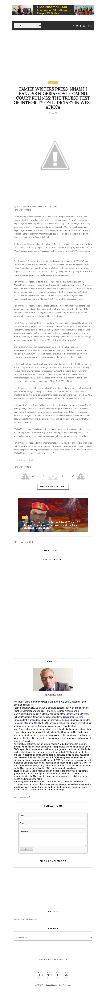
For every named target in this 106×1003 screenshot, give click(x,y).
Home (53, 83)
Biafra (25, 518)
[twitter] (77, 26)
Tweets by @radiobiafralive (25, 919)
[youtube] (84, 26)
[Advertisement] (55, 58)
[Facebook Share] (42, 476)
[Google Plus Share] (53, 476)
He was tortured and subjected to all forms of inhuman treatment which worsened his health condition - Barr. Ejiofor (51, 525)
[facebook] (74, 26)
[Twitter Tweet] (32, 476)
